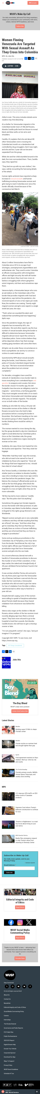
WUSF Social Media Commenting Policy (20, 931)
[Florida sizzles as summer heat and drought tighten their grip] (8, 744)
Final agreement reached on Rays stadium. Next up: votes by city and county (27, 760)
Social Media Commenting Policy (14, 1011)
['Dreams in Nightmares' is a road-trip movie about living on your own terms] (8, 825)
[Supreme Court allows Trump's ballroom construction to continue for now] (8, 810)
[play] (3, 1092)
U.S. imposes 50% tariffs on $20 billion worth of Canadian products (26, 795)
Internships (7, 1020)
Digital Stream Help (10, 1044)
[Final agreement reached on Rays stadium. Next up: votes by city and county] (8, 758)
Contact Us (7, 999)
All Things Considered (15, 645)
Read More (20, 907)
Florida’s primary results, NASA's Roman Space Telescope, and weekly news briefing (26, 774)
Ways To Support (9, 1061)
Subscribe (20, 26)
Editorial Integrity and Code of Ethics (20, 901)
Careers (6, 1015)
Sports (17, 755)
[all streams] (37, 1091)
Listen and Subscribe (20, 711)
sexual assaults (17, 179)
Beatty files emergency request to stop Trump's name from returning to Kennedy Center (26, 840)
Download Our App (9, 1057)
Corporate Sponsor (10, 1053)
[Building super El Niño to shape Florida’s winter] (8, 730)
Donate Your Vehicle (10, 1048)
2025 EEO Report (9, 1040)
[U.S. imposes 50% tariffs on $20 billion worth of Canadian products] (8, 796)
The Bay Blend (20, 703)
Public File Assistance (10, 1036)
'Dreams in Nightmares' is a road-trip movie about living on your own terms (27, 824)
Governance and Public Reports (13, 1028)
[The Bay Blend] (20, 689)
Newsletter (7, 1003)
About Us (7, 995)
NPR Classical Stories (22, 835)
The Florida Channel (10, 1024)
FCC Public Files (8, 1032)
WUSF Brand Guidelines (11, 1069)
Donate (34, 3)
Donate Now (20, 958)
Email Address (10, 865)
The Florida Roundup (21, 769)
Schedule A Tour (9, 1073)
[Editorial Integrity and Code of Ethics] (20, 892)
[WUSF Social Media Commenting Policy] (20, 922)
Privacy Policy (8, 1065)
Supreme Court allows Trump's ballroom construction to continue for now (27, 810)
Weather (18, 726)
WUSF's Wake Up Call (20, 14)
